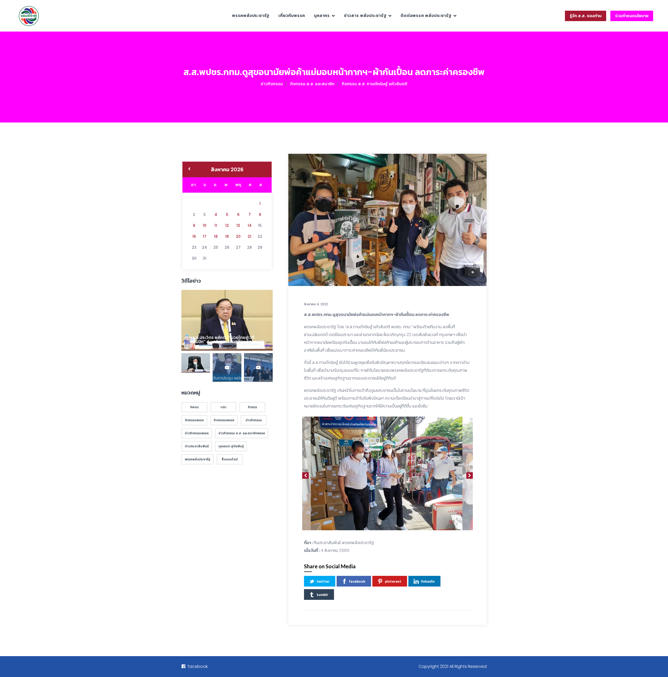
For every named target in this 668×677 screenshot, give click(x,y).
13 (238, 225)
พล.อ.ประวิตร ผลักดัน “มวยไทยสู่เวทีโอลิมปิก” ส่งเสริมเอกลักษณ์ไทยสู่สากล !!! (226, 339)
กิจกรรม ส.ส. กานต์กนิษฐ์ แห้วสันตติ (374, 84)
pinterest (393, 581)
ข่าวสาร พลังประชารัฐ (365, 16)
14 (250, 225)
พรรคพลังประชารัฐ (251, 16)
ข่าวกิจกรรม (272, 84)
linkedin (428, 581)
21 (249, 236)
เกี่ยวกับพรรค (291, 16)
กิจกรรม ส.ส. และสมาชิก (312, 84)
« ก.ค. (189, 169)
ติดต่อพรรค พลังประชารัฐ (426, 16)
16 (194, 236)
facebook (357, 581)
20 (238, 236)
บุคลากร (322, 16)
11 (215, 225)
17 (204, 236)
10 (204, 225)
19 (227, 236)
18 (216, 236)
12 (227, 225)
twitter (323, 581)
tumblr (322, 594)
